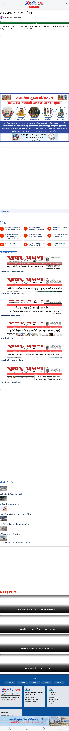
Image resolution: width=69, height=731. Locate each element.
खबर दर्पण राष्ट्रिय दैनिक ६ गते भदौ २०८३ (12, 382)
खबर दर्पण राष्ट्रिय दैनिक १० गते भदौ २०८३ (12, 316)
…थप (15, 699)
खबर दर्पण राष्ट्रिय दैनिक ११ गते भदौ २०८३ (12, 294)
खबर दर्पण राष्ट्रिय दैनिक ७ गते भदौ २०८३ (12, 360)
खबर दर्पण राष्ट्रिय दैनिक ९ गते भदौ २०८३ (12, 338)
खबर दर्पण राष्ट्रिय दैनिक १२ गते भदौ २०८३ (12, 271)
